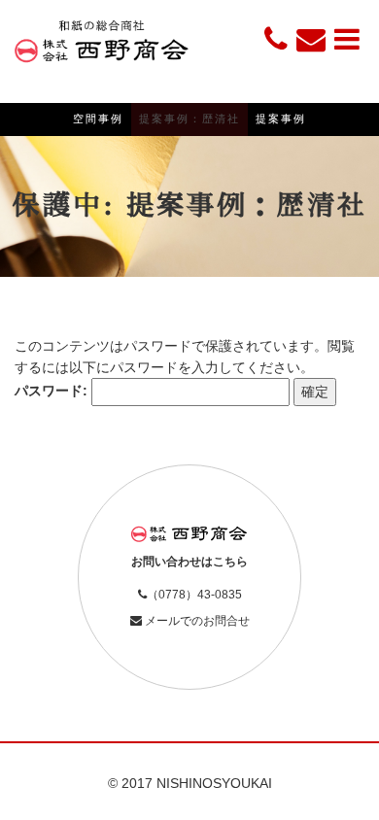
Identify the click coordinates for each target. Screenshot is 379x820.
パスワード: (53, 390)
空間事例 (98, 118)
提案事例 (281, 118)
